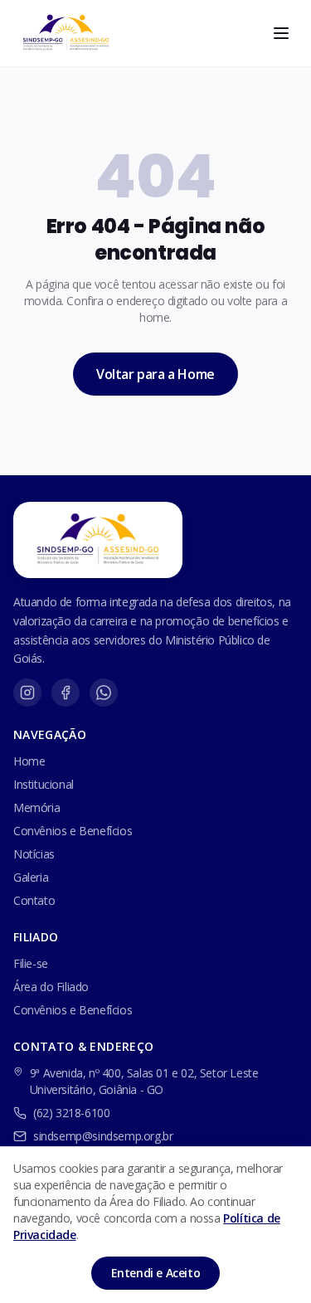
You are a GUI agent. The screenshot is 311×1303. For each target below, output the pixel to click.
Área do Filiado (51, 986)
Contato (34, 900)
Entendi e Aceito (156, 1273)
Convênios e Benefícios (72, 831)
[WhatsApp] (104, 692)
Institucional (43, 784)
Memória (36, 807)
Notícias (34, 854)
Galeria (30, 877)
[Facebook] (65, 692)
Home (29, 761)
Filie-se (30, 963)
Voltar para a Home (155, 374)
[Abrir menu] (281, 33)
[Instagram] (27, 692)
